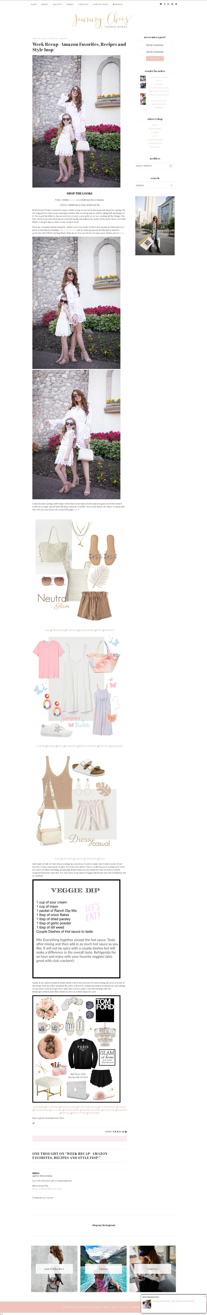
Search (119, 4)
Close (205, 1296)
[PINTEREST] (172, 4)
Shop (114, 1307)
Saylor (72, 200)
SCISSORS (109, 1110)
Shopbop (155, 147)
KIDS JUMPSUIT (88, 746)
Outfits (57, 4)
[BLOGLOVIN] (161, 4)
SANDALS (72, 630)
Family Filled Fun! (159, 95)
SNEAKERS (117, 746)
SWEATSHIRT (72, 1110)
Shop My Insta (100, 4)
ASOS (155, 125)
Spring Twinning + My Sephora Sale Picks (174, 1301)
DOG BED (57, 1110)
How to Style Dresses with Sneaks (158, 104)
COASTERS (52, 1107)
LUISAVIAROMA (155, 140)
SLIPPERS (94, 1113)
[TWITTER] (176, 4)
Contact (124, 1307)
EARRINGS (71, 746)
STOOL (66, 1113)
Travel (70, 4)
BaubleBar (155, 129)
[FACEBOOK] (164, 4)
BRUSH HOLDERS (92, 1110)
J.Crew (155, 132)
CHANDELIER (42, 1110)
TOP (99, 630)
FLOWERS (39, 1107)
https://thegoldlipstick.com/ (47, 1188)
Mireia (36, 1173)
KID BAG (104, 746)
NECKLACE (58, 630)
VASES (122, 1107)
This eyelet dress (68, 230)
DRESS (51, 746)
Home (34, 4)
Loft (155, 136)
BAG (47, 630)
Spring (63, 38)
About (45, 4)
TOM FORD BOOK (87, 1107)
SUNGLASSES (87, 630)
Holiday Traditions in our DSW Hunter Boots (158, 87)
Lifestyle (83, 4)
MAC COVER (79, 1113)
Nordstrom (155, 143)
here (121, 233)
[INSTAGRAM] (168, 4)
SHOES (79, 859)
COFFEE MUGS (108, 1107)
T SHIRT (40, 746)
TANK (57, 859)
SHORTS (109, 630)
